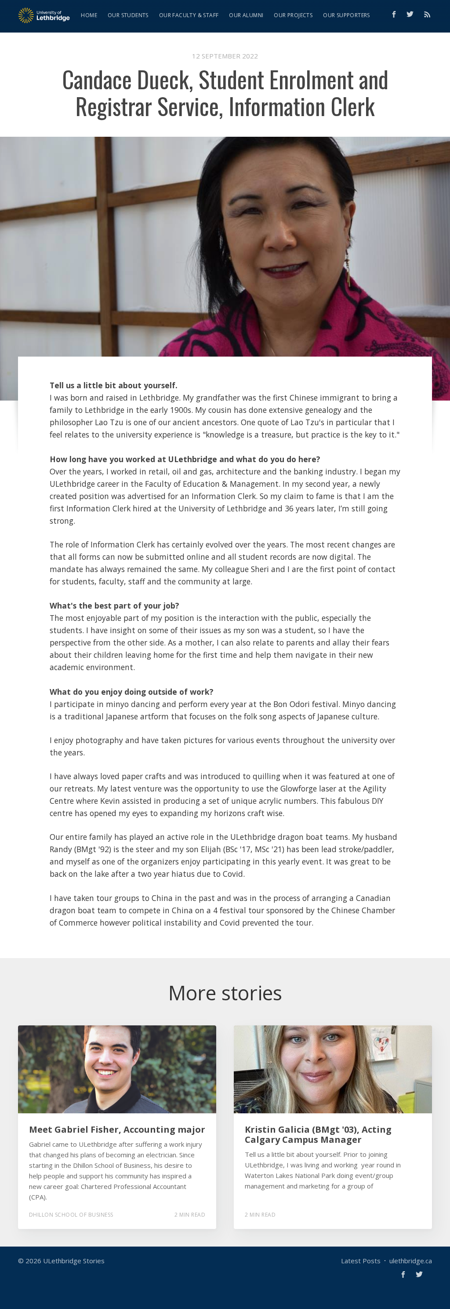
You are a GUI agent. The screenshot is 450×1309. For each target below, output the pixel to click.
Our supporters (346, 15)
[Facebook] (394, 14)
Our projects (293, 15)
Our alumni (246, 15)
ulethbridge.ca (410, 1260)
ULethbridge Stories (74, 1260)
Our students (128, 15)
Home (89, 15)
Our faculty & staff (189, 15)
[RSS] (427, 14)
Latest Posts (361, 1260)
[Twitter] (412, 14)
